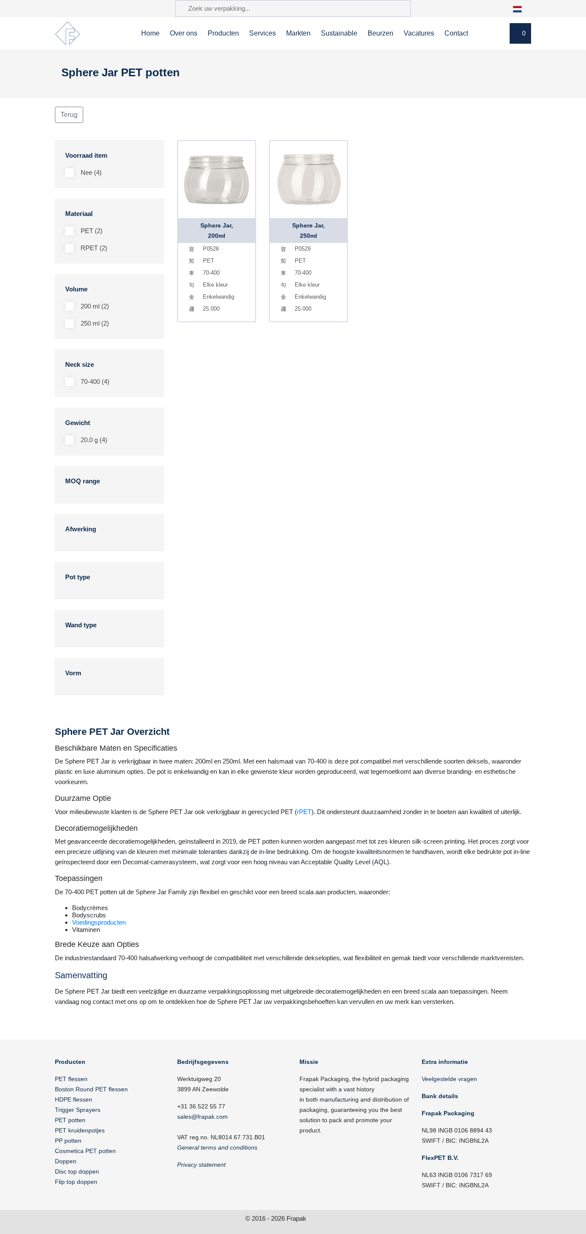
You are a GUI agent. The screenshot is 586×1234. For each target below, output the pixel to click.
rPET (304, 811)
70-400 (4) (95, 381)
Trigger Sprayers (77, 1109)
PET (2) (92, 230)
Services (262, 33)
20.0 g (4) (94, 439)
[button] (522, 8)
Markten (298, 33)
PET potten (70, 1120)
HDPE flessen (73, 1099)
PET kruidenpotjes (80, 1130)
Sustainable (339, 33)
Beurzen (380, 33)
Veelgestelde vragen (449, 1078)
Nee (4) (91, 172)
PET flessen (71, 1078)
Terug (69, 114)
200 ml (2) (95, 306)
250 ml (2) (95, 323)
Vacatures (419, 33)
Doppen (65, 1161)
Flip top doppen (76, 1181)
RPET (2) (94, 248)
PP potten (68, 1140)
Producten (223, 33)
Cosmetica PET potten (85, 1150)
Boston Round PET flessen (91, 1089)
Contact (456, 33)
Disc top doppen (77, 1171)
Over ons (183, 33)
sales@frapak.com (202, 1116)
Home (150, 33)
